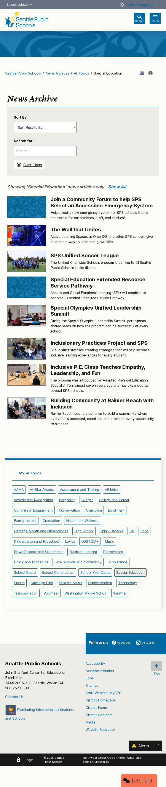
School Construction (58, 572)
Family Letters (25, 520)
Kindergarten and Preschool (36, 541)
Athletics (111, 489)
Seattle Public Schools (23, 73)
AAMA (19, 489)
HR (131, 531)
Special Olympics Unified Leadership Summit (96, 311)
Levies (70, 541)
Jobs (144, 531)
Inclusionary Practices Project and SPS (99, 343)
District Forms (97, 707)
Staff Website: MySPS (103, 693)
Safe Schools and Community (78, 562)
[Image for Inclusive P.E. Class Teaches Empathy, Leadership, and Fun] (26, 375)
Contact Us (14, 697)
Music (109, 541)
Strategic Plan (42, 583)
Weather (119, 593)
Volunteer (51, 593)
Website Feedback (100, 729)
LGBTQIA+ (90, 541)
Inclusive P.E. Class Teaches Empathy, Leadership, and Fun (98, 370)
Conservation (69, 510)
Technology (127, 583)
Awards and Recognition (33, 500)
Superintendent (100, 583)
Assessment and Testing (79, 489)
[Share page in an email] (141, 73)
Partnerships (113, 552)
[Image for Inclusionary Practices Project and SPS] (26, 349)
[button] (31, 4)
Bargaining (67, 500)
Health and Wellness (82, 520)
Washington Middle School (86, 593)
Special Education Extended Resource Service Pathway (98, 282)
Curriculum (94, 510)
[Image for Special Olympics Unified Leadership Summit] (26, 315)
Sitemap (92, 685)
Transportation (26, 593)
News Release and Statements (38, 552)
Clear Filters (32, 165)
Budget (87, 500)
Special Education (130, 572)
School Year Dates (95, 572)
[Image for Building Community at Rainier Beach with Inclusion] (26, 408)
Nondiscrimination (100, 671)
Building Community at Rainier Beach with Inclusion (102, 403)
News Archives (57, 73)
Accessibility (95, 663)
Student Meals (70, 583)
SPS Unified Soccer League (85, 255)
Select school (17, 4)
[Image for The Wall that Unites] (26, 235)
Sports (19, 583)
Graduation (51, 520)
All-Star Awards (42, 489)
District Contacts (99, 715)
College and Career (114, 500)
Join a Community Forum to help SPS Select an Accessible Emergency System (102, 202)
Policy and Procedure (31, 562)
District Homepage (100, 700)
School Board (25, 572)
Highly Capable (111, 531)
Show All (117, 186)
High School (84, 531)
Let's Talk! (142, 780)
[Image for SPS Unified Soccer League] (26, 261)
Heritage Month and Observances (41, 531)
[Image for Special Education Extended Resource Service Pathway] (26, 287)
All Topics (81, 73)
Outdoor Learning (83, 552)
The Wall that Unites (76, 229)
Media (91, 722)
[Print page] (150, 73)
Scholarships (118, 562)
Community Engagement (33, 510)
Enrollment (116, 510)
